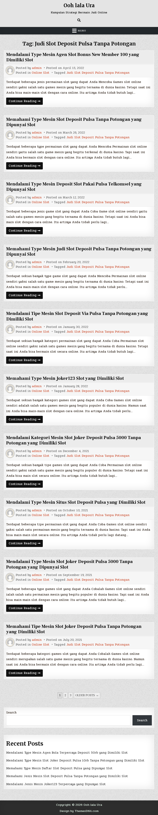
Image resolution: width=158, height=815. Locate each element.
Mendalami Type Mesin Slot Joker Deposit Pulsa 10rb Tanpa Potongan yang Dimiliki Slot (75, 760)
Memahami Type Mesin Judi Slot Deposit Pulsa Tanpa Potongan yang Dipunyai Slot (79, 251)
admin (37, 68)
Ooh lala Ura (79, 5)
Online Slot (40, 72)
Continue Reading (26, 101)
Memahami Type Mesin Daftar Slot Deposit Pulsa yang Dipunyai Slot (59, 768)
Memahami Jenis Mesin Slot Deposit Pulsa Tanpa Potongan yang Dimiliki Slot (67, 776)
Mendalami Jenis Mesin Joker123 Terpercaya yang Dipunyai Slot (56, 784)
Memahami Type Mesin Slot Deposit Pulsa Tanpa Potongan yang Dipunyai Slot (74, 122)
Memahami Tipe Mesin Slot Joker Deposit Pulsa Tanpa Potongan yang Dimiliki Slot (74, 629)
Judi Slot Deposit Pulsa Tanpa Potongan (97, 72)
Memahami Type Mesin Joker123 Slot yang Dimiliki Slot (65, 378)
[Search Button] (79, 20)
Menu (82, 30)
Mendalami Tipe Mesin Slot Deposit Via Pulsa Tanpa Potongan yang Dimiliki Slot (77, 316)
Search (11, 712)
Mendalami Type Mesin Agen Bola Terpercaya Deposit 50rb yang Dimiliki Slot (67, 752)
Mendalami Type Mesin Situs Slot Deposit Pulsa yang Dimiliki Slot (75, 502)
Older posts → (87, 695)
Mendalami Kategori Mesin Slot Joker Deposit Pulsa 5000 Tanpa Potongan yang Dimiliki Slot (73, 440)
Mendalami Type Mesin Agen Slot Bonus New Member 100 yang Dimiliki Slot (72, 57)
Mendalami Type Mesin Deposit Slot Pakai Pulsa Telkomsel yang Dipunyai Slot (74, 186)
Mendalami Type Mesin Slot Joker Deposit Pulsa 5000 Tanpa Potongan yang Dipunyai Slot (69, 564)
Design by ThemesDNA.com (79, 811)
